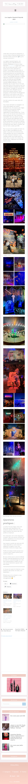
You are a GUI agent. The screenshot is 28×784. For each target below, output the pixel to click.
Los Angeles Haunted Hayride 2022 (7, 601)
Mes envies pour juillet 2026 (16, 746)
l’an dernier (11, 65)
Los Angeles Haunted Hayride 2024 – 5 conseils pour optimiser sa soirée (7, 616)
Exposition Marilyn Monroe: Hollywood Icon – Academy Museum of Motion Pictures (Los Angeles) (17, 737)
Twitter (24, 771)
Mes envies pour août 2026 (17, 716)
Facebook (15, 771)
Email (13, 776)
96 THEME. (17, 781)
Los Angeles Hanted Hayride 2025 (17, 601)
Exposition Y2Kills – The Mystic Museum (20, 630)
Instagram (7, 771)
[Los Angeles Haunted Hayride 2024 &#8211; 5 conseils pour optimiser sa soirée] (7, 610)
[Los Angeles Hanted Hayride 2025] (17, 596)
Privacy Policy (15, 765)
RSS (18, 776)
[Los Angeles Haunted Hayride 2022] (7, 596)
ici (9, 572)
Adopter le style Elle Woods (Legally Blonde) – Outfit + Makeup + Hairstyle (17, 726)
